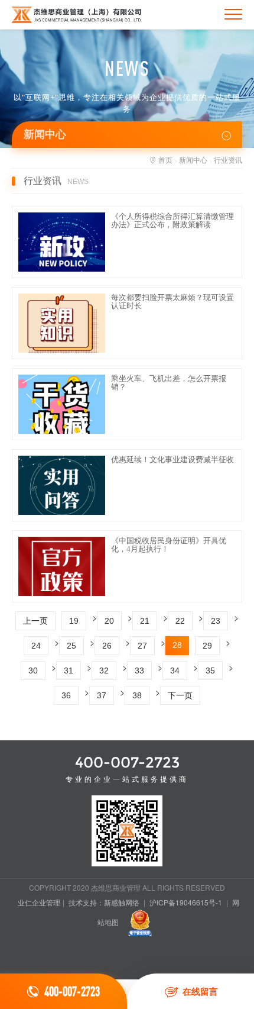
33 (139, 670)
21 (144, 621)
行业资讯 (228, 159)
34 (175, 670)
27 (142, 645)
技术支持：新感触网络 (104, 902)
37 (101, 695)
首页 (165, 159)
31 (68, 670)
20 (109, 621)
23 (215, 621)
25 (71, 645)
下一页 (180, 695)
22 (180, 621)
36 (66, 695)
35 (210, 670)
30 (33, 670)
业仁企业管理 (39, 902)
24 (36, 645)
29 (207, 645)
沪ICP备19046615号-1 (185, 902)
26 (107, 645)
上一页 (35, 621)
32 (104, 670)
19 (74, 621)
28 (177, 645)
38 (137, 695)
